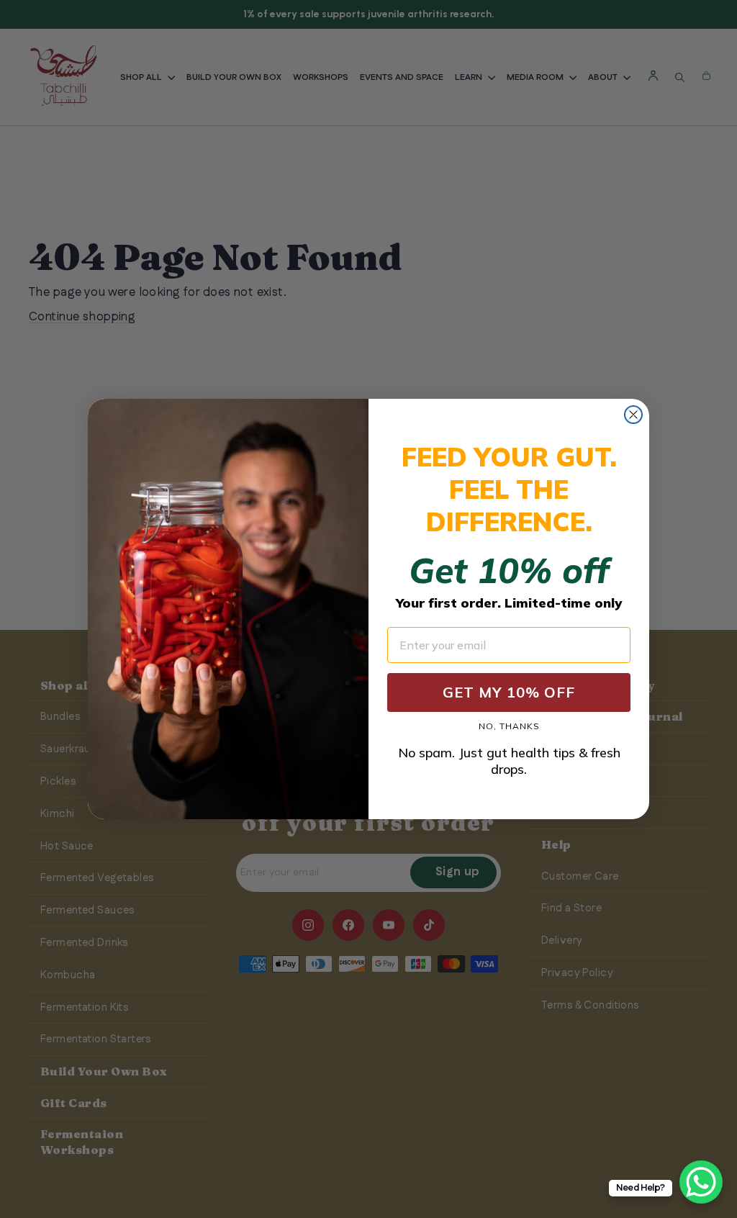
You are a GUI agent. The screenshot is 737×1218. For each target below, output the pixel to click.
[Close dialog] (633, 414)
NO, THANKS (509, 726)
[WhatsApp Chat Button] (701, 1182)
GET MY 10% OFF (509, 692)
